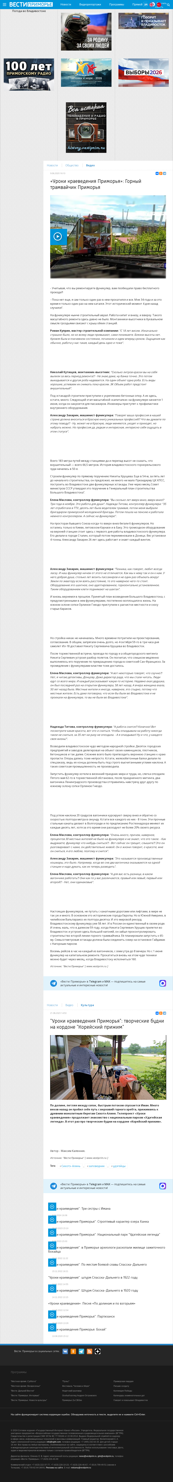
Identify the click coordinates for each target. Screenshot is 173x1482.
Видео (90, 165)
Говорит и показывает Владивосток (131, 1400)
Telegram (95, 981)
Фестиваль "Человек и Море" (76, 1386)
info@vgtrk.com (54, 1442)
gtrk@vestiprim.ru (106, 1456)
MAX (107, 981)
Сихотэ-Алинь (70, 1166)
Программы (116, 4)
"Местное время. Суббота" (23, 1381)
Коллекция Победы (123, 1391)
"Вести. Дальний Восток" (22, 1391)
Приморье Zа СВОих (72, 1400)
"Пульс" (65, 1381)
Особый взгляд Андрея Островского (79, 1395)
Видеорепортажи (90, 4)
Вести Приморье (31, 4)
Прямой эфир (137, 6)
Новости (65, 4)
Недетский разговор (72, 1391)
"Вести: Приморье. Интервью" (25, 1395)
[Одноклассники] (160, 173)
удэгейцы (119, 1166)
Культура (87, 1005)
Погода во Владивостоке (29, 11)
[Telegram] (164, 173)
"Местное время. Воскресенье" (25, 1386)
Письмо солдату (121, 1386)
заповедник (97, 1166)
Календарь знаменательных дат (129, 1395)
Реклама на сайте (54, 1467)
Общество (72, 165)
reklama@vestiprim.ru (81, 1467)
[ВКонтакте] (157, 173)
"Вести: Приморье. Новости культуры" (29, 1400)
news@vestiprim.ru (88, 1456)
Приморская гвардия (123, 1381)
